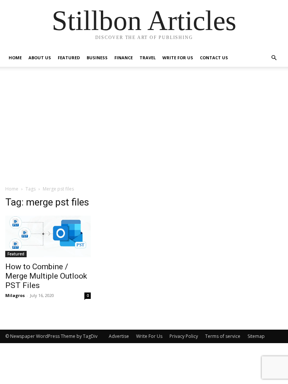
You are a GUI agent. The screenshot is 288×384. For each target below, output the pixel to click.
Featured (69, 57)
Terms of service (222, 336)
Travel (148, 57)
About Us (39, 57)
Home (15, 57)
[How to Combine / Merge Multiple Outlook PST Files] (48, 236)
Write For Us (177, 57)
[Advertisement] (144, 129)
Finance (123, 57)
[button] (274, 58)
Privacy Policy (184, 336)
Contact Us (214, 57)
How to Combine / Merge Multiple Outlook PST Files (46, 276)
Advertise (119, 336)
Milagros (15, 295)
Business (97, 57)
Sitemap (256, 336)
